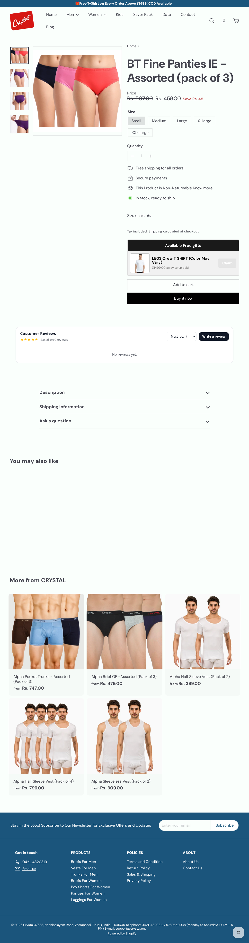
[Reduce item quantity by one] (132, 156)
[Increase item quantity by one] (150, 156)
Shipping (155, 231)
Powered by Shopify (122, 933)
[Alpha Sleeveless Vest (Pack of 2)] (124, 746)
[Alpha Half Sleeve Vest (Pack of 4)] (46, 746)
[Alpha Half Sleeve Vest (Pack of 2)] (202, 642)
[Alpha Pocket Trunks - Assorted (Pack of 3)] (46, 645)
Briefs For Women (86, 880)
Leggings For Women (89, 899)
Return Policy (138, 868)
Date (166, 14)
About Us (191, 861)
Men (70, 14)
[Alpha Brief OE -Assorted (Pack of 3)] (124, 642)
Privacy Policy (139, 880)
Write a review (213, 336)
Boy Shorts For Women (90, 887)
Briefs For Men (83, 861)
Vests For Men (83, 868)
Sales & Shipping (141, 874)
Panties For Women (88, 893)
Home (51, 14)
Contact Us (192, 868)
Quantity (135, 146)
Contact (188, 14)
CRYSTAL (53, 580)
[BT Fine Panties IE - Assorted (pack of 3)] (27, 517)
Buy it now (183, 298)
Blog (50, 26)
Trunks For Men (84, 874)
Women (95, 14)
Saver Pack (143, 14)
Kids (120, 14)
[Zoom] (77, 91)
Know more (203, 188)
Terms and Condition (145, 861)
